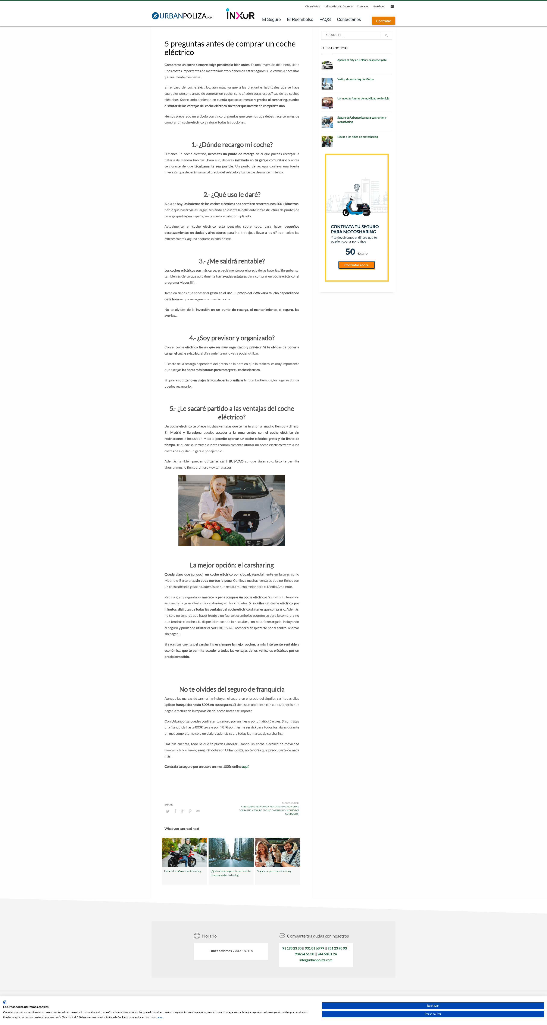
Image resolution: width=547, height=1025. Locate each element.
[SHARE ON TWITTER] (168, 811)
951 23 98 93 (337, 948)
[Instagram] (392, 6)
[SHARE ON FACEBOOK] (175, 811)
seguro (258, 810)
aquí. (160, 1017)
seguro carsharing (274, 810)
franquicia (262, 806)
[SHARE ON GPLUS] (182, 811)
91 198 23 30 (291, 948)
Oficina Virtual (312, 6)
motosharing (278, 806)
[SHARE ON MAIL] (197, 811)
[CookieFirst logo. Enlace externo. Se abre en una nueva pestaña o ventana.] (4, 1002)
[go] (386, 35)
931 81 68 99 (314, 948)
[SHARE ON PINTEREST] (190, 811)
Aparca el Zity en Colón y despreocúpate (362, 60)
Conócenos (363, 6)
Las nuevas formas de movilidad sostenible (363, 98)
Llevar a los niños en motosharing (182, 871)
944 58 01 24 (327, 954)
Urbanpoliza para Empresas (339, 6)
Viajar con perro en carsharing (274, 871)
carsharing (248, 806)
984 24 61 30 (304, 954)
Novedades (379, 6)
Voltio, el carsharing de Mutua (355, 79)
